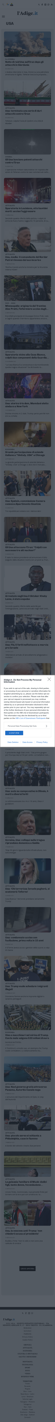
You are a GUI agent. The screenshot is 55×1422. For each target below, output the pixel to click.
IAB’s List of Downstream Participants (30, 718)
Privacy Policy (42, 742)
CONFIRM (14, 733)
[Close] (50, 680)
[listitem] (27, 726)
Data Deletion (13, 742)
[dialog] (27, 711)
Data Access (27, 742)
